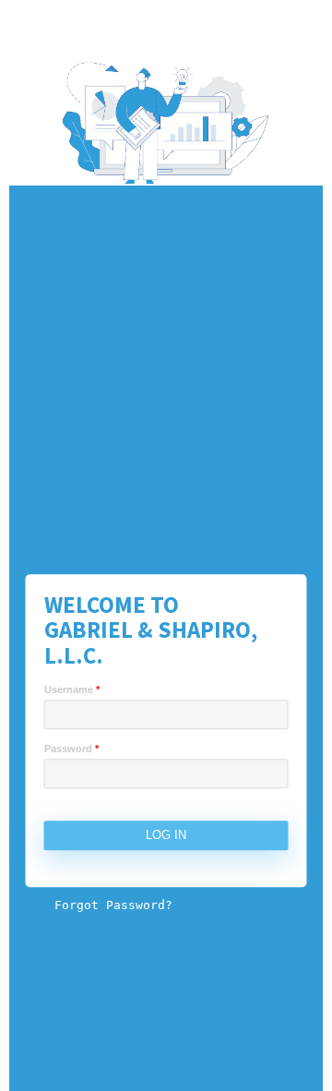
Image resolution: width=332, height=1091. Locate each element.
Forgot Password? (113, 906)
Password (71, 749)
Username (72, 690)
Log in (166, 836)
